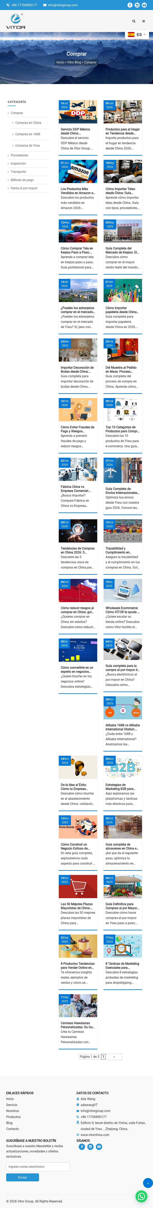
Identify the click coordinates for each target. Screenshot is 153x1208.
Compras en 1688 (27, 134)
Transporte (18, 172)
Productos (13, 1117)
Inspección (18, 163)
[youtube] (144, 5)
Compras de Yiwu (27, 145)
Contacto (12, 1129)
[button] (143, 21)
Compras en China (28, 123)
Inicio (10, 1099)
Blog (9, 1123)
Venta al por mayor (24, 188)
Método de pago (22, 180)
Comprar (17, 113)
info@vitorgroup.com (63, 5)
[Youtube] (99, 1147)
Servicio (11, 1105)
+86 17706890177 (24, 5)
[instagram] (137, 5)
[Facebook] (130, 5)
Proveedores (19, 155)
